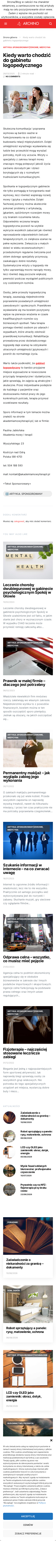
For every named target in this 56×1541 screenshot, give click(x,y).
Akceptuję (28, 1516)
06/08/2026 (26, 1138)
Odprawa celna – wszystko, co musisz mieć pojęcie (26, 959)
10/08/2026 (26, 1122)
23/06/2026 (26, 1194)
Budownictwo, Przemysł (20, 1423)
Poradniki (12, 1222)
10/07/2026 (26, 1175)
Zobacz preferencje (28, 1533)
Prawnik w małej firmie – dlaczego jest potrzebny (24, 683)
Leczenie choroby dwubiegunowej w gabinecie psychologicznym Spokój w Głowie (28, 590)
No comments (13, 76)
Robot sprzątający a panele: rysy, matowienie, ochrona (36, 1133)
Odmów (28, 1524)
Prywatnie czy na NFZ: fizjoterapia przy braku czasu (34, 1187)
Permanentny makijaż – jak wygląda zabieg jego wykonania (26, 777)
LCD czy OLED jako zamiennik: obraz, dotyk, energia (35, 1150)
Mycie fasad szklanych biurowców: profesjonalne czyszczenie (36, 1168)
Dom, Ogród (13, 1290)
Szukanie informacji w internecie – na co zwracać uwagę (26, 869)
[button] (51, 1440)
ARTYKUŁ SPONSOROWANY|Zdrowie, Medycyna (26, 47)
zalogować (19, 521)
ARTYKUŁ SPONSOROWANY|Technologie (27, 1355)
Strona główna (10, 37)
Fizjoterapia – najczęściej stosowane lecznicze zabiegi (25, 1053)
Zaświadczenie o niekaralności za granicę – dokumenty (35, 1115)
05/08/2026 (26, 1157)
